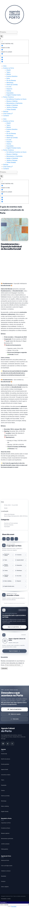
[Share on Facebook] (4, 539)
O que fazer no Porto (6, 822)
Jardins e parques (5, 843)
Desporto (9, 89)
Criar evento (16, 719)
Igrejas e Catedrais (12, 105)
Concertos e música (5, 774)
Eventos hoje (4, 753)
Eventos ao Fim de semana (11, 523)
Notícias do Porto (5, 860)
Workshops (9, 82)
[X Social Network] (8, 539)
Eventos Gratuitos (11, 76)
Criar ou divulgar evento (6, 865)
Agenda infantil (4, 769)
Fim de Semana (11, 80)
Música (8, 74)
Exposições (9, 93)
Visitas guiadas (4, 849)
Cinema (8, 91)
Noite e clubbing (5, 806)
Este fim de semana (5, 759)
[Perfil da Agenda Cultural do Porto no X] (12, 744)
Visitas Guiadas (11, 109)
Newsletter (3, 876)
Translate (13, 906)
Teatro (8, 72)
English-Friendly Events (13, 95)
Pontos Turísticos (8, 97)
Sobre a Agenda (5, 886)
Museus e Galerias (11, 101)
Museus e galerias (5, 833)
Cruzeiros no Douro (5, 828)
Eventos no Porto (8, 68)
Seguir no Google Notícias (13, 626)
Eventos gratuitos (5, 764)
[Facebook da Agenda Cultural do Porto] (8, 744)
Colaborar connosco (5, 871)
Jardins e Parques (11, 107)
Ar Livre (8, 86)
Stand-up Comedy (12, 84)
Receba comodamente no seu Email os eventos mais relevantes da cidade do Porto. (13, 663)
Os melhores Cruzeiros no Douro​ (16, 99)
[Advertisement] (14, 266)
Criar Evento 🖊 (7, 113)
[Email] (16, 539)
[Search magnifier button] (1, 36)
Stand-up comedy (5, 795)
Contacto (6, 115)
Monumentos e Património (14, 103)
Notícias (5, 111)
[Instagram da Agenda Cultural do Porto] (3, 744)
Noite (8, 78)
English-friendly (4, 811)
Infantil (8, 70)
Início (4, 66)
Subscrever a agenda (15, 714)
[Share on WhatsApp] (12, 539)
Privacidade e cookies (6, 898)
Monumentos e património (7, 838)
